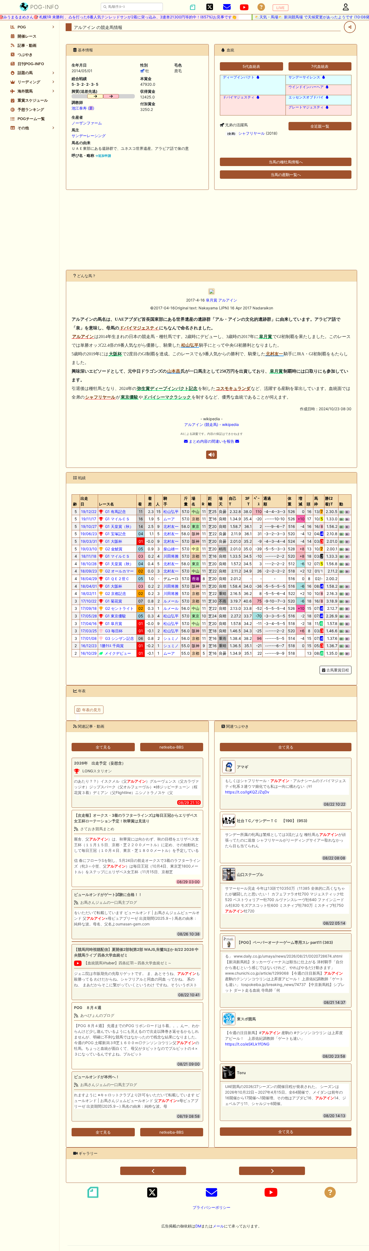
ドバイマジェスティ (238, 97)
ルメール (171, 601)
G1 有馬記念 (115, 511)
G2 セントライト (119, 608)
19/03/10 (89, 549)
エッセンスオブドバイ (306, 97)
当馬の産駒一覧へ (286, 174)
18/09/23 (88, 571)
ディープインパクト (238, 77)
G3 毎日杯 (113, 630)
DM (198, 1226)
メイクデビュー (117, 653)
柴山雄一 (171, 549)
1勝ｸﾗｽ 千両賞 (111, 645)
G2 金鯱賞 (113, 549)
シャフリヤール (251, 133)
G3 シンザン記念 (119, 638)
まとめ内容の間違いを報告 (211, 441)
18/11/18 (88, 556)
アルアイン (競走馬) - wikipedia (211, 424)
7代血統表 (319, 66)
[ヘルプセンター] (261, 7)
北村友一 (171, 526)
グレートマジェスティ (306, 107)
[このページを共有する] (350, 27)
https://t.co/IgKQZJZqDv (247, 792)
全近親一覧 (319, 126)
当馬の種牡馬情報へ (286, 162)
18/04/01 (89, 586)
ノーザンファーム (87, 123)
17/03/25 (89, 630)
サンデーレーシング (89, 135)
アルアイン (227, 300)
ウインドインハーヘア (306, 87)
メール (218, 1226)
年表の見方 (91, 709)
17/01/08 (89, 638)
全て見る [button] (103, 747)
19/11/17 (88, 519)
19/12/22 (88, 511)
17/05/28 (89, 616)
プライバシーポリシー (211, 1207)
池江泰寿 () (83, 108)
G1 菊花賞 (113, 601)
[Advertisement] (211, 230)
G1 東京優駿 (115, 616)
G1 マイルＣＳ (117, 519)
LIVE (280, 7)
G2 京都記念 (115, 593)
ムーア (169, 519)
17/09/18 (89, 608)
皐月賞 (211, 300)
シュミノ (171, 638)
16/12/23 (89, 645)
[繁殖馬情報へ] (257, 77)
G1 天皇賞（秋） (118, 526)
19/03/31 (89, 541)
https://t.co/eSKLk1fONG (247, 1044)
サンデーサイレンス (304, 77)
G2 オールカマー (119, 571)
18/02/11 (88, 593)
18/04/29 (88, 578)
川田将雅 (171, 556)
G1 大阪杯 (113, 541)
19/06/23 (88, 533)
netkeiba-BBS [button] (171, 747)
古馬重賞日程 (337, 670)
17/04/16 (89, 623)
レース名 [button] (106, 504)
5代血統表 (251, 66)
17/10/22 (88, 601)
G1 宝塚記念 (115, 533)
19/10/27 (89, 526)
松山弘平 (171, 511)
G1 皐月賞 (113, 623)
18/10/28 (89, 563)
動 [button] (341, 504)
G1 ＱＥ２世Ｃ (116, 578)
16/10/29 (89, 653)
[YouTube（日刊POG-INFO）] (244, 7)
